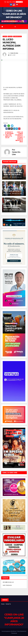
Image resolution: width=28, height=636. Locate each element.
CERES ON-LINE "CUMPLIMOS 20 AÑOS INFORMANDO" (14, 14)
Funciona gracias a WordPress (9, 631)
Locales (5, 36)
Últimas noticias (17, 36)
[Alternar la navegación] (15, 27)
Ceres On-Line (14, 53)
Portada (10, 36)
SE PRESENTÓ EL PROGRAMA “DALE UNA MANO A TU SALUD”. (9, 135)
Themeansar (14, 633)
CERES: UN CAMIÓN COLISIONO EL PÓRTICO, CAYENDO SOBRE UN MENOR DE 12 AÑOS (19, 137)
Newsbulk (22, 631)
